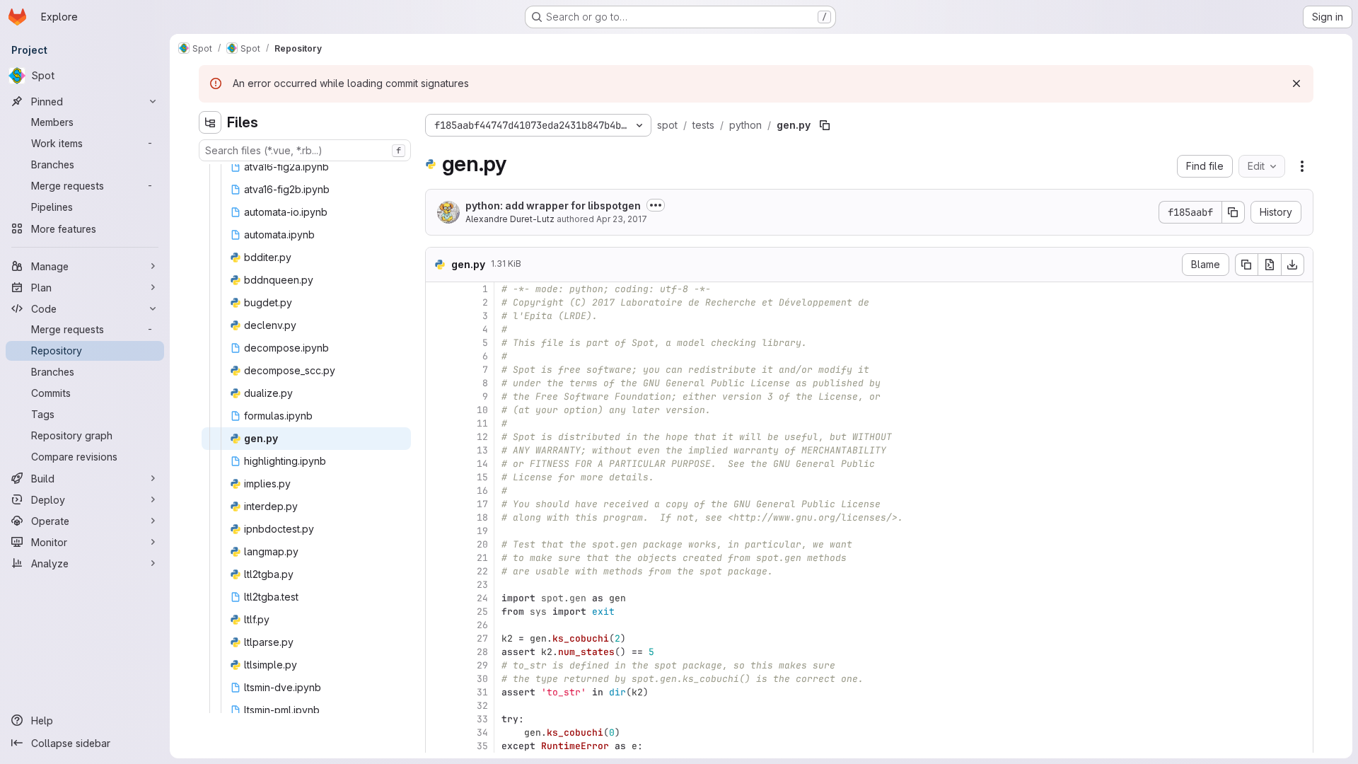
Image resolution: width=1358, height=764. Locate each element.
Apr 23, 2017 (621, 219)
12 (482, 437)
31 (482, 692)
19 (482, 531)
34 (482, 733)
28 (482, 652)
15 (482, 477)
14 (482, 464)
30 (482, 679)
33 (482, 719)
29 (482, 665)
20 (482, 544)
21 (482, 558)
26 (482, 625)
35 (482, 746)
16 (482, 491)
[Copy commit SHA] (1233, 212)
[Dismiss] (1296, 83)
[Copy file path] (824, 125)
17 (482, 504)
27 (482, 638)
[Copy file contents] (1246, 264)
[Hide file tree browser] (210, 122)
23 (482, 585)
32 (482, 706)
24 (482, 598)
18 (482, 517)
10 (482, 410)
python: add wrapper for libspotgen (553, 205)
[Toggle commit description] (655, 205)
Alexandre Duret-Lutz (510, 219)
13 (482, 450)
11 (482, 423)
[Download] (1293, 264)
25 (482, 612)
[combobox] (305, 150)
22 (482, 571)
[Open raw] (1269, 264)
